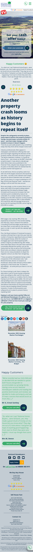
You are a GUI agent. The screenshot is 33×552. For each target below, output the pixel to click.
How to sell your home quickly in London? (16, 505)
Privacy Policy (16, 477)
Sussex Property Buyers (16, 503)
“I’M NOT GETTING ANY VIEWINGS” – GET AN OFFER (14, 210)
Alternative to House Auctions (16, 509)
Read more (16, 82)
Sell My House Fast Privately (16, 506)
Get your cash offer (13, 408)
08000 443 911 (16, 521)
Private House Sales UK (16, 511)
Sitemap (30, 535)
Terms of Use (16, 480)
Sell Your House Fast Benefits (16, 499)
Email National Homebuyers (16, 522)
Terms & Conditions (16, 478)
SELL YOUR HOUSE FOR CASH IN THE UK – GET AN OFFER (14, 308)
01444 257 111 (16, 520)
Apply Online (14, 462)
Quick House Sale (16, 502)
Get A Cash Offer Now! (16, 498)
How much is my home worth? (16, 500)
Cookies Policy (16, 475)
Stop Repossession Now (16, 508)
